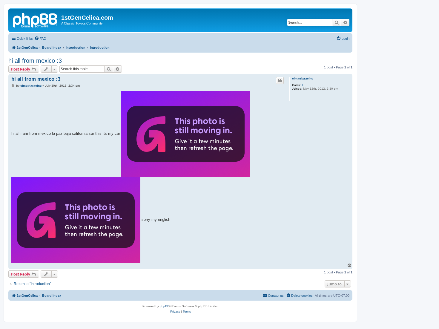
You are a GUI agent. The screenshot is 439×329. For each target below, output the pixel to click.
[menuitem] (40, 38)
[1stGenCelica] (35, 19)
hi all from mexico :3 (35, 60)
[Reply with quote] (280, 80)
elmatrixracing (302, 78)
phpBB (164, 306)
